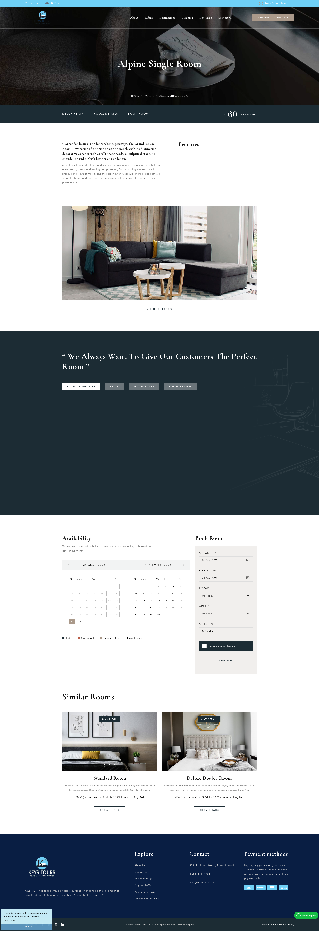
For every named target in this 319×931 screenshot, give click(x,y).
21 (143, 607)
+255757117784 (199, 873)
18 (173, 600)
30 (71, 621)
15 (150, 600)
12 (180, 593)
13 (135, 600)
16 (158, 600)
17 (165, 600)
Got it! (27, 927)
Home (135, 95)
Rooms (149, 95)
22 (150, 607)
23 (158, 607)
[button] (58, 253)
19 (180, 600)
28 (143, 614)
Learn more (9, 920)
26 (180, 607)
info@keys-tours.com (202, 882)
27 (135, 614)
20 (135, 607)
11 (173, 593)
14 (143, 600)
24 (165, 607)
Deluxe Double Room (209, 778)
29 (150, 614)
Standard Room (109, 778)
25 (173, 607)
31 (79, 621)
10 (165, 593)
